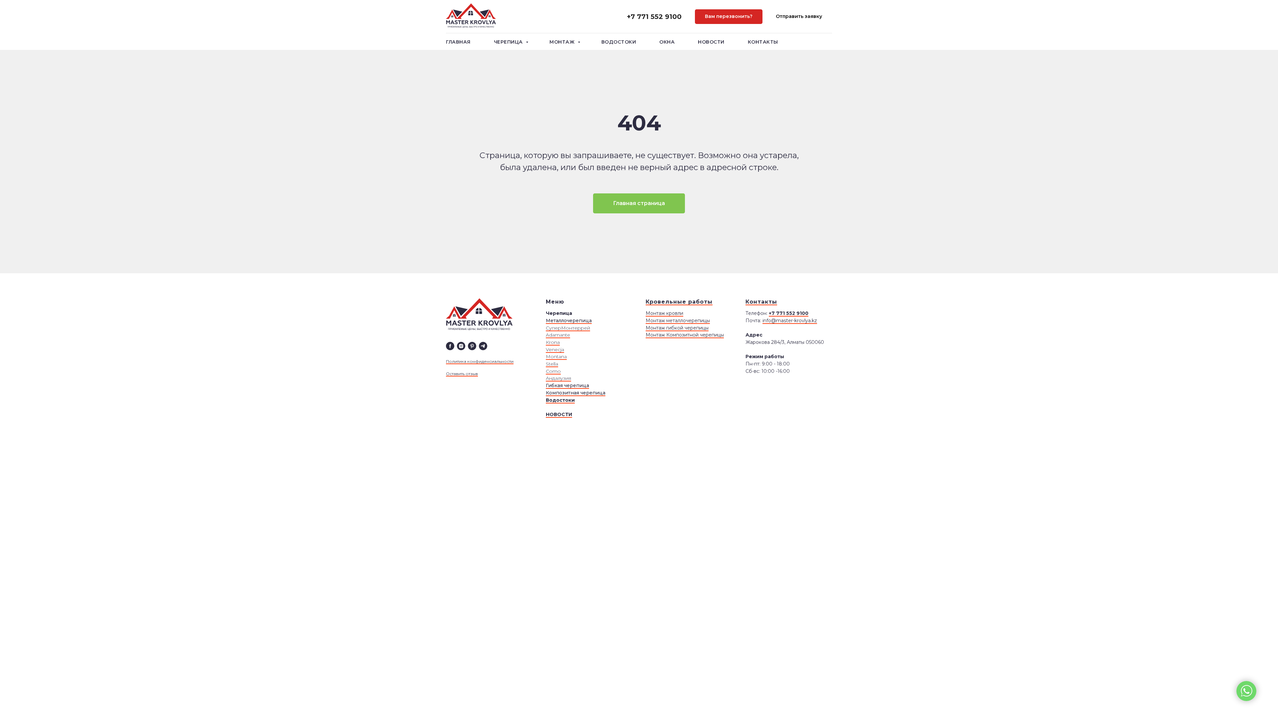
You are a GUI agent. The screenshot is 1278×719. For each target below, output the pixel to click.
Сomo (553, 371)
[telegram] (483, 346)
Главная (458, 42)
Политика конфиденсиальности (480, 361)
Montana (556, 357)
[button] (728, 16)
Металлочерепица (569, 321)
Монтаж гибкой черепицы (677, 328)
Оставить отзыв (462, 373)
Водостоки (618, 42)
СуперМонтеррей (568, 328)
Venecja (555, 350)
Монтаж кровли (664, 313)
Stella (552, 364)
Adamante (558, 335)
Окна (667, 42)
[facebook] (450, 346)
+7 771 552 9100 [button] (654, 17)
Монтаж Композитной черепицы (685, 335)
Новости (711, 42)
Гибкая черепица (567, 385)
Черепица (509, 42)
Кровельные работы (679, 302)
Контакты (763, 42)
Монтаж (562, 42)
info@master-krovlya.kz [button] (789, 321)
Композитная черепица (575, 393)
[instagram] (461, 346)
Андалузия (558, 378)
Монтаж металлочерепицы (678, 321)
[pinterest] (472, 346)
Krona (553, 342)
